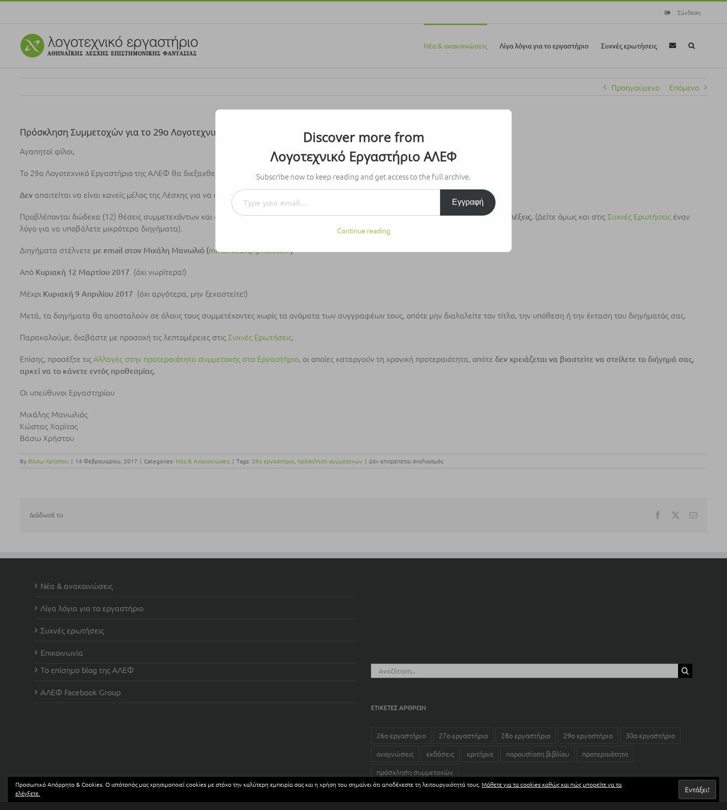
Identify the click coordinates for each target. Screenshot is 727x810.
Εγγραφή (468, 202)
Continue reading (363, 230)
